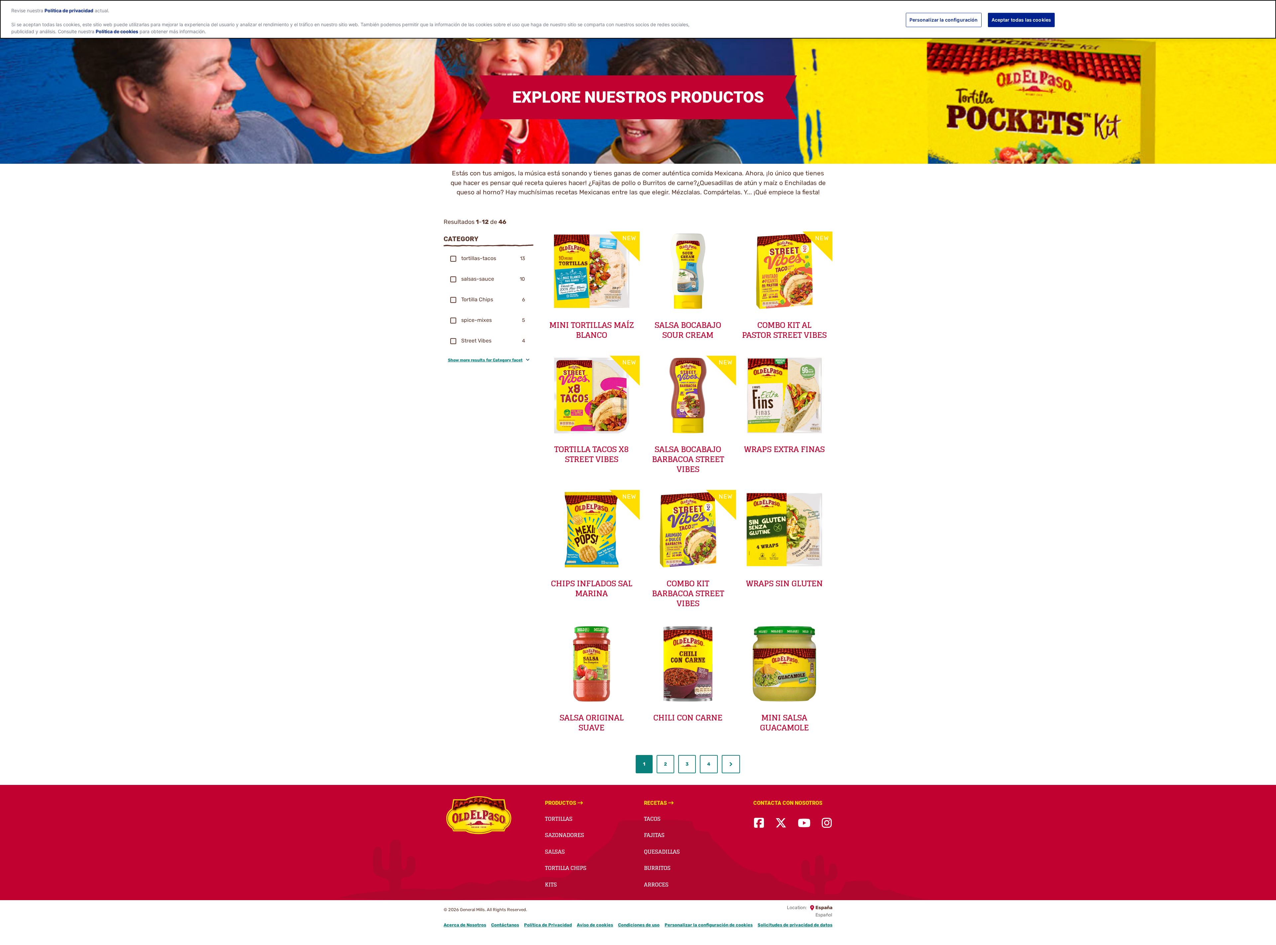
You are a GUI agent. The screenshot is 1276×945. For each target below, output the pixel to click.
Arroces (656, 884)
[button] (453, 259)
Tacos (652, 818)
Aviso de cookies (595, 924)
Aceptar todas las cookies (1021, 20)
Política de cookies (117, 32)
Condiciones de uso (639, 924)
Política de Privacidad (548, 924)
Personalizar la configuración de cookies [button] (709, 924)
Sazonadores (564, 835)
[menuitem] (644, 764)
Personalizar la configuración (943, 20)
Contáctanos (505, 924)
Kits (551, 884)
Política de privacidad (69, 11)
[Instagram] (826, 823)
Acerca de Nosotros (465, 924)
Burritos (657, 868)
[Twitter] (781, 823)
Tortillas (559, 818)
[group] (488, 258)
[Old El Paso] (479, 816)
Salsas (555, 851)
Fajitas (654, 835)
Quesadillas (662, 851)
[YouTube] (804, 823)
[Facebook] (759, 823)
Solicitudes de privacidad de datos (795, 924)
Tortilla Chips (565, 868)
